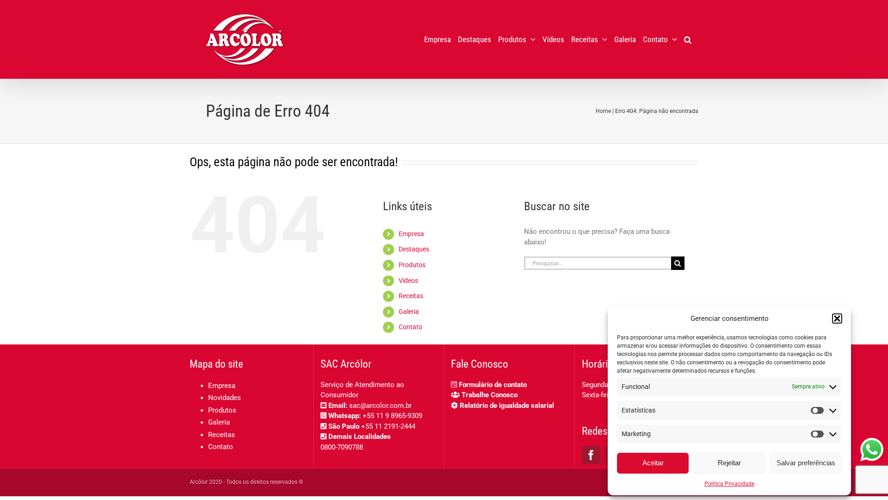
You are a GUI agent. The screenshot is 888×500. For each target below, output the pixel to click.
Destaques (414, 249)
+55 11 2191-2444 (388, 426)
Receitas (411, 296)
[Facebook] (591, 455)
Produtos (412, 265)
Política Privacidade (729, 484)
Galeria (409, 311)
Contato (410, 327)
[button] (837, 318)
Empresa (411, 234)
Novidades (224, 398)
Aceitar (653, 463)
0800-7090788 (342, 447)
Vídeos (408, 280)
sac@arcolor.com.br (380, 405)
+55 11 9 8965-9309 (392, 416)
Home (603, 111)
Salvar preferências (806, 463)
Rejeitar (729, 463)
